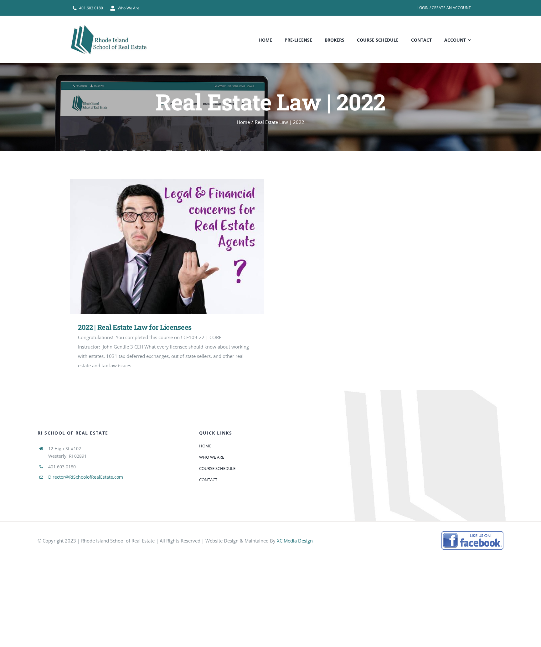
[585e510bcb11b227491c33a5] (472, 533)
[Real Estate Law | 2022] (167, 246)
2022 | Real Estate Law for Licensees (158, 246)
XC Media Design (295, 540)
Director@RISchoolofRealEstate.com (85, 477)
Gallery (176, 246)
